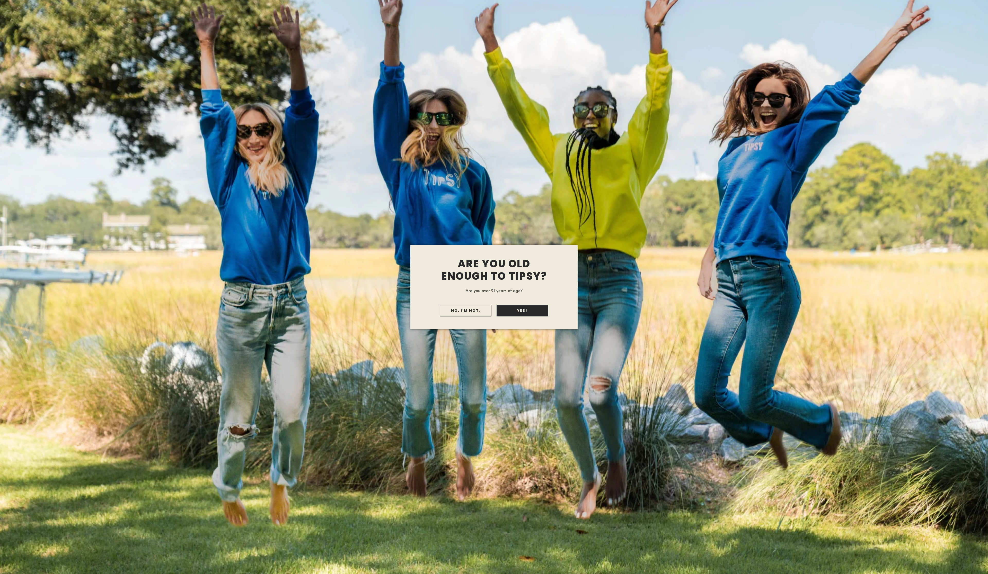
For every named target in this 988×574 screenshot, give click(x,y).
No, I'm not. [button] (466, 310)
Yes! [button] (522, 310)
